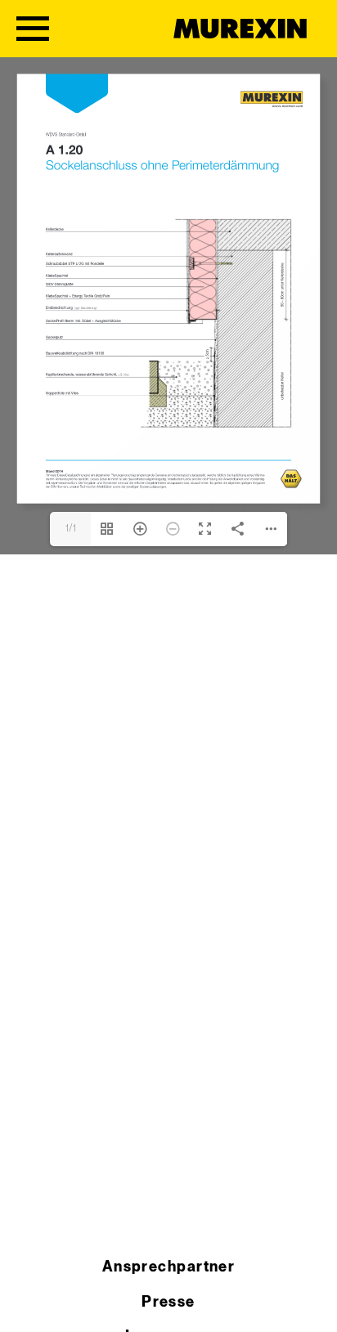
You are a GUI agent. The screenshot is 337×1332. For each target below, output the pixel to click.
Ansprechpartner (169, 1267)
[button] (29, 1302)
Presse (168, 1302)
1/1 (70, 528)
